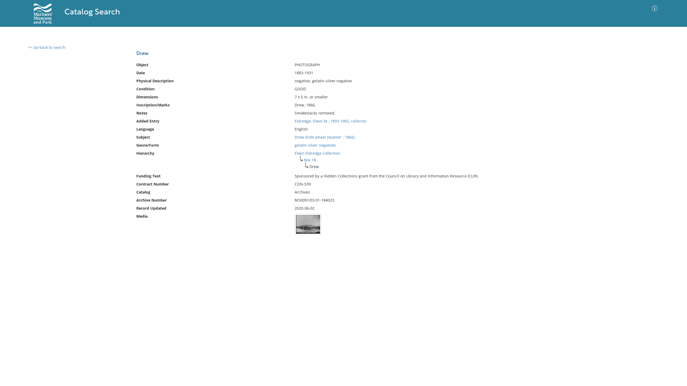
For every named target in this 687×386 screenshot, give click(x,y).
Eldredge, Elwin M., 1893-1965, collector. (331, 121)
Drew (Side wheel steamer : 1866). (325, 137)
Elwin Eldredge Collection (317, 153)
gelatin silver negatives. (316, 145)
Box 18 (310, 159)
